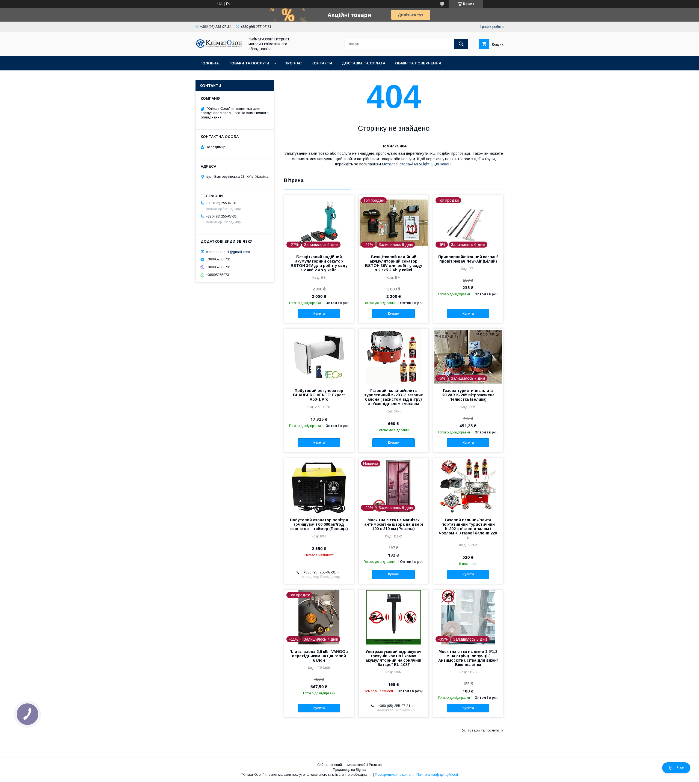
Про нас (293, 63)
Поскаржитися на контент (394, 775)
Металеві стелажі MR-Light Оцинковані (416, 164)
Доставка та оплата (363, 63)
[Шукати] (461, 44)
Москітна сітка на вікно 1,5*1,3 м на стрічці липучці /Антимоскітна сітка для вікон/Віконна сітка (468, 658)
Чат (680, 768)
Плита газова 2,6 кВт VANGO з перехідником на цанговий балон (318, 655)
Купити (319, 314)
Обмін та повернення (418, 63)
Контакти (322, 63)
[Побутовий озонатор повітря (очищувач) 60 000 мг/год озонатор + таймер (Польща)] (319, 485)
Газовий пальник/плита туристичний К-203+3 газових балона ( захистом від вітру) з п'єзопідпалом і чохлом (393, 397)
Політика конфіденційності (437, 775)
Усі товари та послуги (480, 730)
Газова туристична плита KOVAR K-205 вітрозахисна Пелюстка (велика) (468, 395)
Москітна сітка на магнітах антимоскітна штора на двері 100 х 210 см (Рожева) (393, 524)
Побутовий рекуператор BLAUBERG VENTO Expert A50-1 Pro (319, 395)
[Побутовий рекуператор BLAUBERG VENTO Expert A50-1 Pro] (319, 356)
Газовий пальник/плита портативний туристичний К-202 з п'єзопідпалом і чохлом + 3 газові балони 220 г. (468, 529)
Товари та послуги (249, 63)
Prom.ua (375, 765)
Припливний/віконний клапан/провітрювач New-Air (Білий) (468, 259)
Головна (209, 63)
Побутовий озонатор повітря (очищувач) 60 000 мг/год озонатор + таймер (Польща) (319, 524)
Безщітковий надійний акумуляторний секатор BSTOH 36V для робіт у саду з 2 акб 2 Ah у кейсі (319, 263)
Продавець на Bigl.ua (349, 770)
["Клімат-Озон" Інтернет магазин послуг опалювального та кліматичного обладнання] (219, 46)
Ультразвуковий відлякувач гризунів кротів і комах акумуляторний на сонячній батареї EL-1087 (393, 658)
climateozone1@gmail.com (228, 251)
